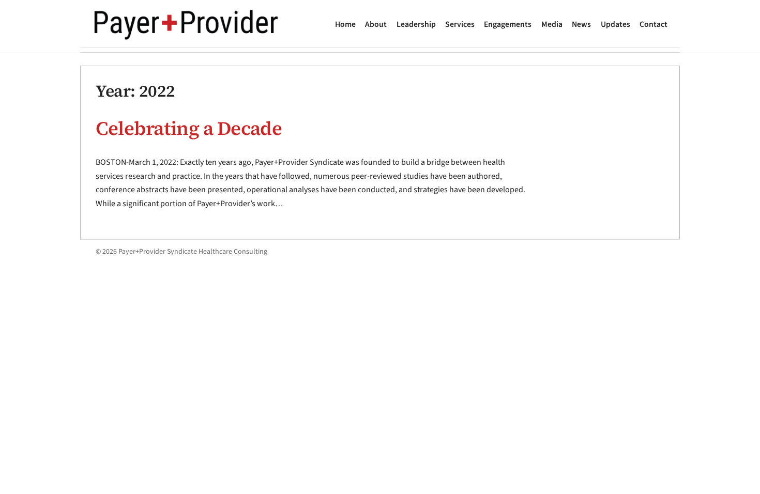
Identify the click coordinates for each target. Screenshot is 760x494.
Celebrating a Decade (189, 128)
